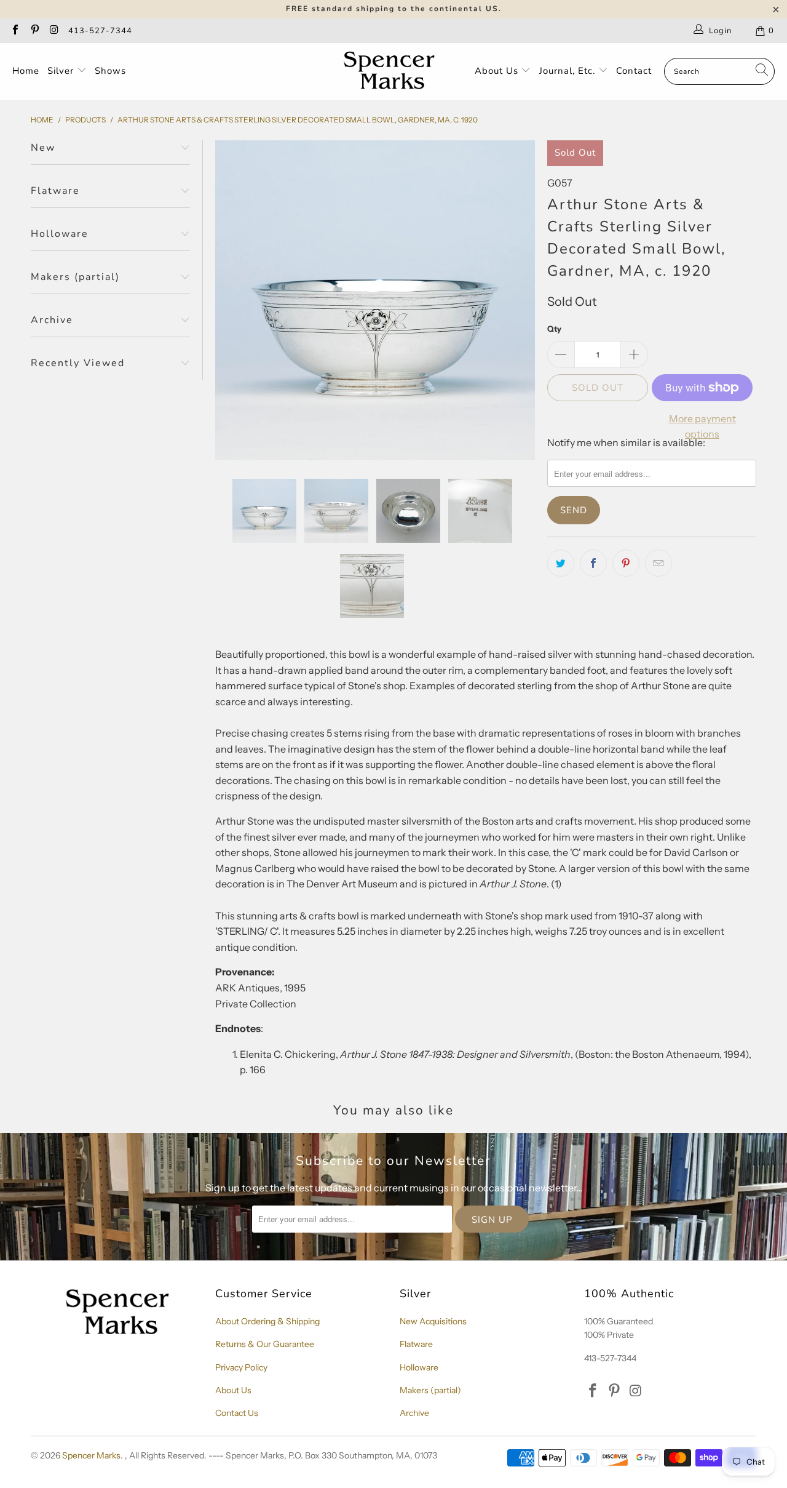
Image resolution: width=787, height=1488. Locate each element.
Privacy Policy (241, 1367)
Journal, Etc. (568, 71)
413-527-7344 (100, 30)
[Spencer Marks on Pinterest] (33, 31)
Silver (62, 71)
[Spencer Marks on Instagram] (53, 31)
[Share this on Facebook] (593, 563)
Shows (110, 71)
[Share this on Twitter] (560, 563)
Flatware (416, 1344)
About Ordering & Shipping (267, 1321)
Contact (634, 71)
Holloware (419, 1367)
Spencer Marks (91, 1455)
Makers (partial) (430, 1390)
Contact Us (236, 1412)
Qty (554, 329)
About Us (498, 71)
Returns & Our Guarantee (264, 1344)
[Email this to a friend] (658, 563)
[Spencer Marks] (392, 71)
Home (25, 71)
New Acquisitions (433, 1321)
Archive (414, 1412)
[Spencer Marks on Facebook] (14, 31)
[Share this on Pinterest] (625, 563)
